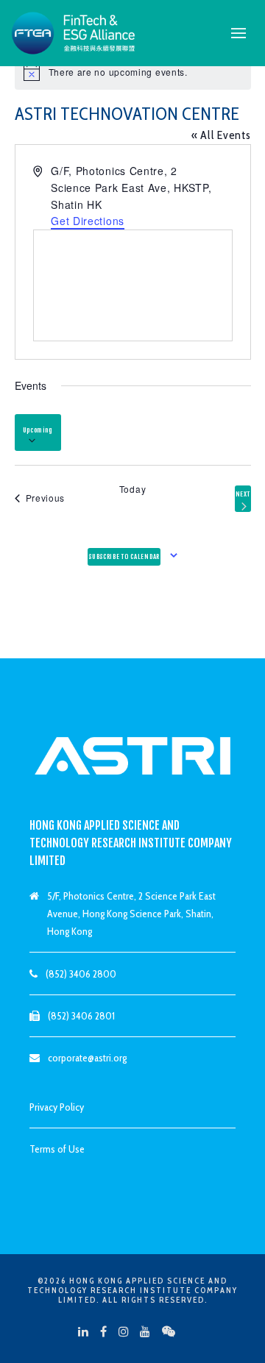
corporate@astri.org (87, 1057)
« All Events (220, 135)
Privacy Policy (56, 1107)
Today (132, 489)
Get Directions (87, 220)
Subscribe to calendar (124, 556)
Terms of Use (57, 1149)
